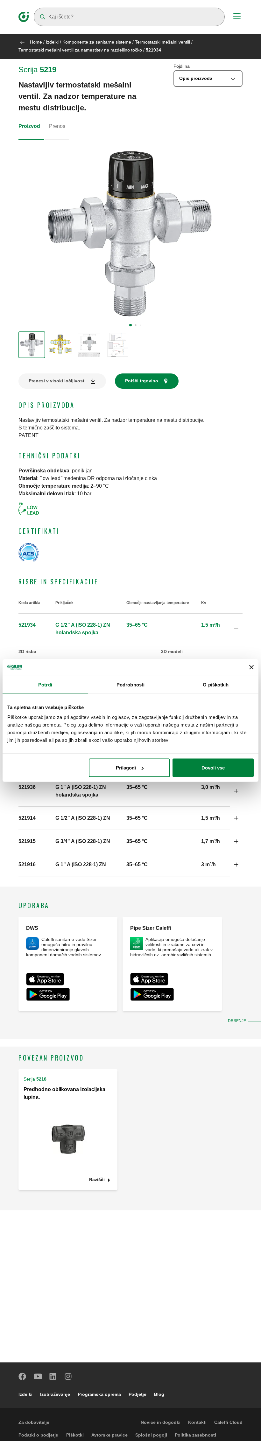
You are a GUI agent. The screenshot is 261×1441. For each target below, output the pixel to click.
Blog (159, 1394)
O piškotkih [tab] (216, 684)
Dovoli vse (213, 767)
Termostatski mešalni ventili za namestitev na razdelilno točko (80, 49)
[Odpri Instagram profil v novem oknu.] (68, 1376)
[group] (32, 345)
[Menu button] (237, 17)
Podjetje (137, 1394)
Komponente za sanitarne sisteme (96, 42)
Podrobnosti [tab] (130, 684)
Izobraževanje (55, 1394)
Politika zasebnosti (195, 1435)
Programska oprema (99, 1394)
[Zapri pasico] (251, 667)
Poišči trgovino (141, 380)
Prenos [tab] (57, 126)
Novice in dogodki (160, 1422)
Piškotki (75, 1435)
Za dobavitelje (33, 1422)
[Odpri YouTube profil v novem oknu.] (38, 1376)
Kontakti (197, 1422)
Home (36, 42)
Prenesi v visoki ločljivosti (57, 380)
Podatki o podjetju (38, 1435)
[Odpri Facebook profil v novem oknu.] (22, 1376)
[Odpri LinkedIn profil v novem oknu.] (53, 1376)
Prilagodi (126, 767)
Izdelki (52, 42)
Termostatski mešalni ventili (163, 42)
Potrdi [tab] (45, 684)
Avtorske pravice (109, 1435)
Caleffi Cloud (228, 1422)
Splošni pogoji (151, 1435)
